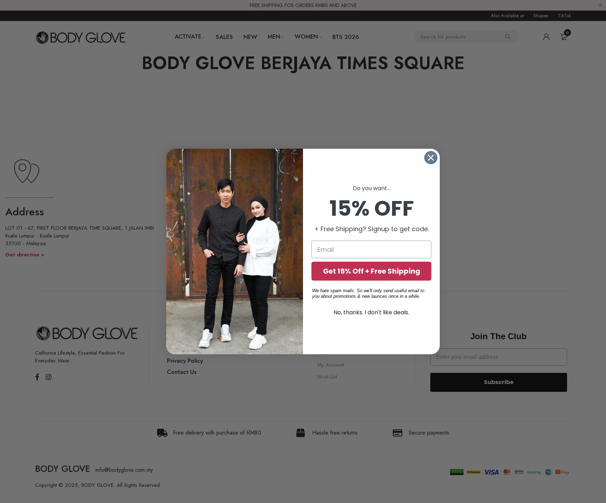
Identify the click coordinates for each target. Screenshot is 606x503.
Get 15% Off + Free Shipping (371, 271)
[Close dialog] (431, 158)
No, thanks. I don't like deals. (371, 312)
